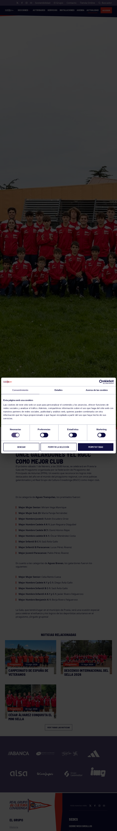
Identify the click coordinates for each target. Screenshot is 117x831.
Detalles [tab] (59, 390)
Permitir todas (95, 447)
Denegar (21, 447)
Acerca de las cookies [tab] (97, 390)
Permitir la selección (58, 447)
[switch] (44, 435)
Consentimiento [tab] (20, 390)
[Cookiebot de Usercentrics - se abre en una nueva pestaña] (101, 382)
